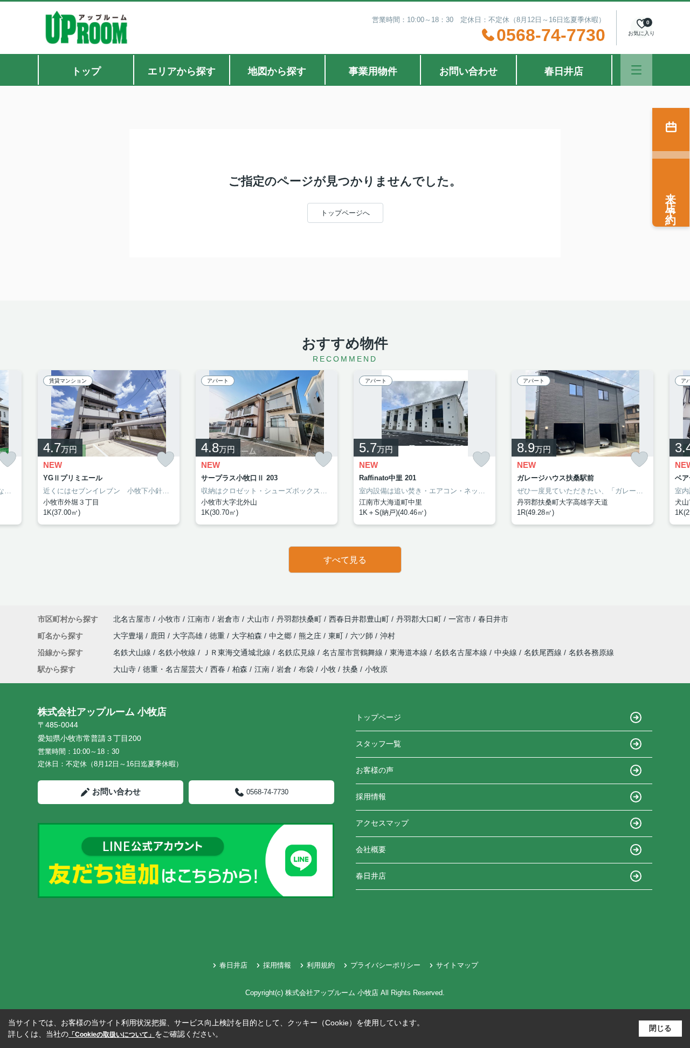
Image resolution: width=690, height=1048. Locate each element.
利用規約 (321, 965)
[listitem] (109, 447)
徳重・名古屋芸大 (173, 669)
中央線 (506, 652)
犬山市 (258, 619)
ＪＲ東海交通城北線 (238, 652)
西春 (217, 669)
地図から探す (277, 71)
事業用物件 (373, 71)
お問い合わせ (468, 71)
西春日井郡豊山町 (359, 619)
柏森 (239, 669)
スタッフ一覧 (378, 743)
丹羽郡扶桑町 (299, 619)
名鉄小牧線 (178, 652)
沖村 (387, 635)
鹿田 (159, 635)
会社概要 (371, 849)
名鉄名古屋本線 (461, 652)
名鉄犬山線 (133, 652)
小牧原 (376, 669)
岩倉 (284, 669)
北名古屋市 (132, 619)
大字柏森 (248, 635)
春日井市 (493, 619)
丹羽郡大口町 (418, 619)
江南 (262, 669)
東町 (337, 635)
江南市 (199, 619)
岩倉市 (228, 619)
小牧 (328, 669)
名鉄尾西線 (544, 652)
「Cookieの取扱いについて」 (111, 1034)
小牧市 (169, 619)
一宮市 (459, 619)
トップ (86, 71)
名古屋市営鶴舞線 (353, 652)
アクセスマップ (382, 823)
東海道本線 (410, 652)
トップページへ (345, 213)
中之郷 (281, 635)
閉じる (660, 1028)
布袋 (306, 669)
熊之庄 (311, 635)
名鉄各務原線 (591, 652)
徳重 (218, 635)
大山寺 (124, 669)
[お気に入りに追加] (165, 459)
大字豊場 (129, 635)
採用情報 (371, 796)
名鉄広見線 (298, 652)
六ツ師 (362, 635)
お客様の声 (375, 770)
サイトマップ (457, 965)
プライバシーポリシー (385, 965)
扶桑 (350, 669)
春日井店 (563, 71)
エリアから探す (182, 71)
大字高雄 (188, 635)
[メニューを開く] (636, 69)
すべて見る (345, 559)
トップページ (378, 717)
